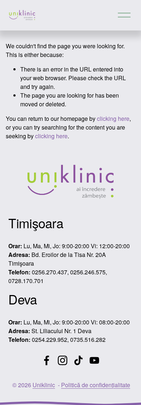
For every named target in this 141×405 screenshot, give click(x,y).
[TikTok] (78, 360)
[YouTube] (94, 360)
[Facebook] (47, 360)
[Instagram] (62, 360)
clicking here (113, 118)
